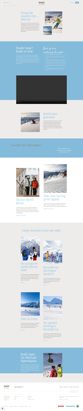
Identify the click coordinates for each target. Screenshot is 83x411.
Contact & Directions (30, 399)
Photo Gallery (29, 396)
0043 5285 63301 (18, 387)
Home (5, 5)
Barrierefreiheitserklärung (23, 406)
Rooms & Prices (17, 396)
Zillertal (8, 5)
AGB (29, 406)
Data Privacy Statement (13, 406)
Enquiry (72, 2)
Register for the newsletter (63, 399)
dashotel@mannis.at (19, 386)
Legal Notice (6, 406)
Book (77, 2)
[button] (30, 122)
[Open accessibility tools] (2, 408)
